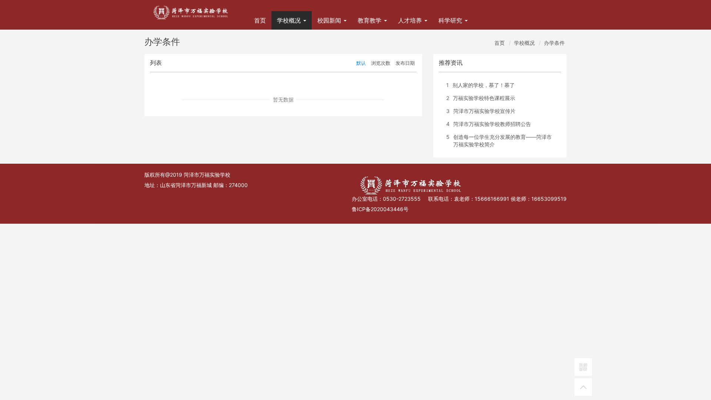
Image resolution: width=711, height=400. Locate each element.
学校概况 (290, 20)
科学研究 (451, 20)
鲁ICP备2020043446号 (380, 209)
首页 (260, 20)
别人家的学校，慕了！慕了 (484, 85)
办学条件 (554, 43)
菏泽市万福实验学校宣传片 (484, 111)
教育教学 (370, 20)
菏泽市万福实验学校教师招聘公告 (492, 124)
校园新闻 (330, 20)
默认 (361, 63)
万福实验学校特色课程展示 (484, 98)
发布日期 (405, 63)
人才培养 (411, 20)
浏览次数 (380, 63)
